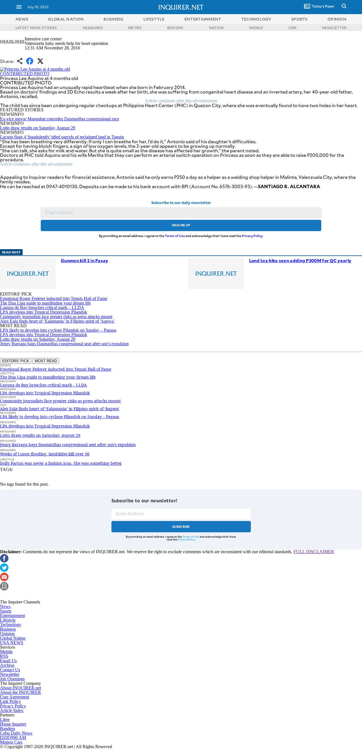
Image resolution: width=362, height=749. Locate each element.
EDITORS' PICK (15, 361)
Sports (5, 611)
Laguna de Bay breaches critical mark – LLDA (42, 307)
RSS (4, 656)
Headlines (12, 41)
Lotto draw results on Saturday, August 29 (37, 127)
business (113, 19)
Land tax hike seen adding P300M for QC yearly (300, 260)
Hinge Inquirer (13, 724)
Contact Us (10, 669)
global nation (66, 19)
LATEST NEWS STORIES (36, 27)
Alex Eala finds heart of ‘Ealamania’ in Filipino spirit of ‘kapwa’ (57, 321)
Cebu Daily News (16, 733)
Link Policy (10, 701)
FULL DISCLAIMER (314, 551)
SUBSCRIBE (181, 526)
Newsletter (9, 674)
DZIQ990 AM (13, 737)
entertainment (202, 19)
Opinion (7, 633)
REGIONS (175, 27)
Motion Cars (11, 742)
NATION (216, 27)
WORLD (256, 27)
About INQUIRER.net (20, 687)
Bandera (7, 728)
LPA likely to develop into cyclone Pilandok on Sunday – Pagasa (58, 330)
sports (299, 19)
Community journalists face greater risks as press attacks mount (56, 316)
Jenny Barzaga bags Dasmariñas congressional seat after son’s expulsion (64, 343)
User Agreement (14, 696)
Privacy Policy (252, 236)
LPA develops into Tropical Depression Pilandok (43, 312)
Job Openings (12, 678)
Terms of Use (175, 236)
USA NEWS (11, 642)
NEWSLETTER (334, 27)
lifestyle (154, 19)
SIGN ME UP (181, 225)
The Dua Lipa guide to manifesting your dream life (45, 303)
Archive (7, 665)
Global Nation (12, 638)
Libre (5, 719)
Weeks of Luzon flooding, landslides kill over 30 (44, 454)
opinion (336, 19)
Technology (10, 624)
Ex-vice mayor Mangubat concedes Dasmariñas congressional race (59, 118)
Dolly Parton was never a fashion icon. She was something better (61, 463)
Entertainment (12, 615)
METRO (134, 27)
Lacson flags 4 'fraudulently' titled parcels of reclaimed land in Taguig (62, 136)
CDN (292, 27)
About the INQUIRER (20, 692)
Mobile (6, 651)
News (22, 19)
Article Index (11, 710)
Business (8, 629)
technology (256, 19)
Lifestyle (8, 620)
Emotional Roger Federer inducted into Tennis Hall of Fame (53, 298)
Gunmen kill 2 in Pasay (84, 260)
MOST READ (46, 361)
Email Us (8, 660)
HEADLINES (93, 27)
